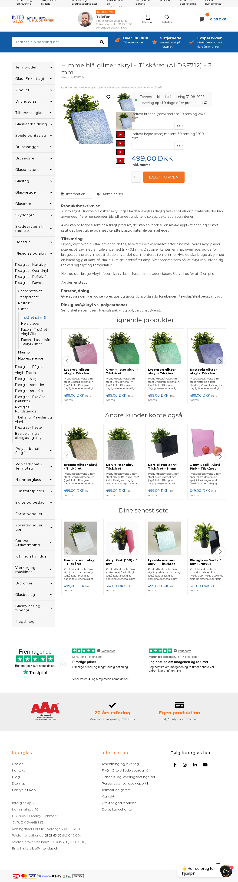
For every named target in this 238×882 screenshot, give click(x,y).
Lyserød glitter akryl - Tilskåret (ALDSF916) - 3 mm (80, 373)
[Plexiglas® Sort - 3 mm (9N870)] (206, 539)
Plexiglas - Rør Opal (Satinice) (30, 399)
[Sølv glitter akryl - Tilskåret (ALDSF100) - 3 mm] (122, 443)
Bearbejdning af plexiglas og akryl (28, 435)
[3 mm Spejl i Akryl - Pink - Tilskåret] (206, 443)
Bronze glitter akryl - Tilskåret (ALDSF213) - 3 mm (80, 468)
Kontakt (18, 770)
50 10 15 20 (58, 842)
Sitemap (19, 783)
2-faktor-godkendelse (119, 803)
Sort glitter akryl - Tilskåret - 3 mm (163, 466)
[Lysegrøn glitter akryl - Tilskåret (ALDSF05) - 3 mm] (165, 348)
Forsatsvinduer (29, 514)
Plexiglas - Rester (29, 427)
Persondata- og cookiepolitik (125, 783)
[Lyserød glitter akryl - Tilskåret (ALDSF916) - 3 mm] (80, 348)
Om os (17, 764)
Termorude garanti (116, 790)
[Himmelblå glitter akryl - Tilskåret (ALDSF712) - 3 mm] (125, 101)
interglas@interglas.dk (40, 848)
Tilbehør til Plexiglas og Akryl (33, 419)
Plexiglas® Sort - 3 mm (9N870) (205, 562)
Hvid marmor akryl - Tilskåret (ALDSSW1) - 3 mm (79, 563)
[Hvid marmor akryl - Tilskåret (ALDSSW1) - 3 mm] (80, 539)
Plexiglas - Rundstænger (26, 409)
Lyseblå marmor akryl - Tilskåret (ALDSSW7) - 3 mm (164, 563)
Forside (78, 87)
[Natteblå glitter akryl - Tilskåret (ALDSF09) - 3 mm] (206, 348)
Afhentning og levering (120, 764)
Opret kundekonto (117, 809)
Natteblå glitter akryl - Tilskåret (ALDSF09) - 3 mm (205, 373)
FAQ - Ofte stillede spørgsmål (125, 770)
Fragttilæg (25, 621)
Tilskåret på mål (33, 317)
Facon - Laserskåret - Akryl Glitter (37, 342)
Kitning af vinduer (31, 556)
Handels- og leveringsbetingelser (128, 777)
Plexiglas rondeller (29, 385)
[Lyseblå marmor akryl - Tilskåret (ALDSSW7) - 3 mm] (165, 539)
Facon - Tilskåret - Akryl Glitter (35, 332)
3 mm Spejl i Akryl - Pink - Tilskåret (206, 466)
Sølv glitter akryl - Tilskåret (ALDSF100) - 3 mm (122, 468)
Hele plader (30, 323)
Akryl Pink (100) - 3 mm (122, 562)
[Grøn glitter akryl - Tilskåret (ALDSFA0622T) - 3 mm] (122, 348)
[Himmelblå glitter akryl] (125, 121)
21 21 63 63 (53, 835)
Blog (16, 777)
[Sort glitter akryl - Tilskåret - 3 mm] (165, 443)
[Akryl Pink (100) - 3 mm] (122, 539)
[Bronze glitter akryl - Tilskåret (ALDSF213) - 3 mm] (80, 443)
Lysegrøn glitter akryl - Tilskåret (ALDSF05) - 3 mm (163, 373)
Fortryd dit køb (24, 790)
